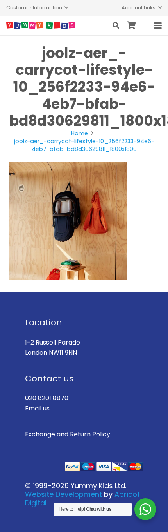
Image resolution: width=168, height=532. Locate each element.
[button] (37, 8)
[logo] (40, 25)
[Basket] (131, 25)
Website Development (63, 494)
